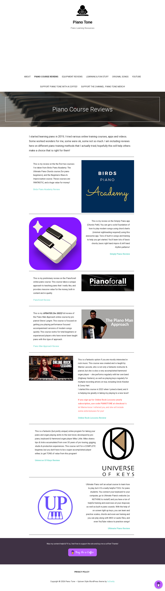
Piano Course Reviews (46, 76)
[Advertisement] (82, 52)
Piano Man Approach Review (46, 346)
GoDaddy (111, 581)
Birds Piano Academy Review (46, 189)
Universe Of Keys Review (47, 460)
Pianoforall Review (41, 300)
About (27, 76)
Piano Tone (82, 22)
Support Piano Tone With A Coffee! (58, 86)
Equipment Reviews (72, 76)
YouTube (136, 76)
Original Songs (120, 76)
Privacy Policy (81, 571)
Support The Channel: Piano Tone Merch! (103, 86)
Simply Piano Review (120, 254)
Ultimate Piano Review (119, 528)
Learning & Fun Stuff (97, 76)
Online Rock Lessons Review (92, 418)
